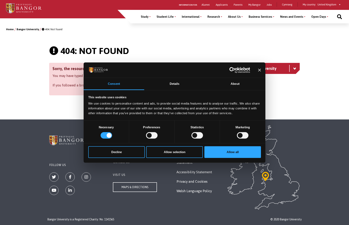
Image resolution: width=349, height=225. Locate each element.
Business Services (260, 16)
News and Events (291, 16)
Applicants (222, 4)
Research (213, 16)
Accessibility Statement (194, 172)
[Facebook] (70, 177)
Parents (238, 4)
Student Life (165, 16)
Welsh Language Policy (194, 191)
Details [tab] (175, 83)
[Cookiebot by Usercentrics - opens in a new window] (232, 70)
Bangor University (28, 29)
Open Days (318, 16)
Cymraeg (287, 4)
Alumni (206, 4)
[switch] (152, 135)
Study (144, 16)
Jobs (269, 4)
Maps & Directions (134, 187)
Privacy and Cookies (192, 181)
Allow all (233, 152)
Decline (116, 152)
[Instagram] (86, 177)
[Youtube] (54, 190)
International (190, 16)
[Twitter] (54, 177)
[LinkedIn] (70, 190)
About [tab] (235, 83)
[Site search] (339, 16)
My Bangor (254, 4)
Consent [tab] (114, 83)
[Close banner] (259, 70)
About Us (234, 16)
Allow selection (174, 152)
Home (10, 29)
